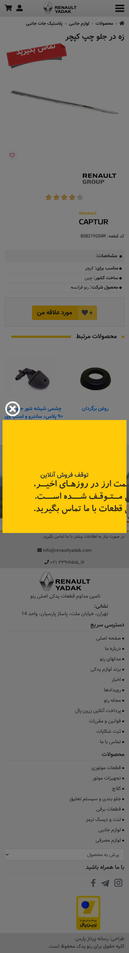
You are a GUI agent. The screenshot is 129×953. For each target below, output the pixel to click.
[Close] (13, 409)
